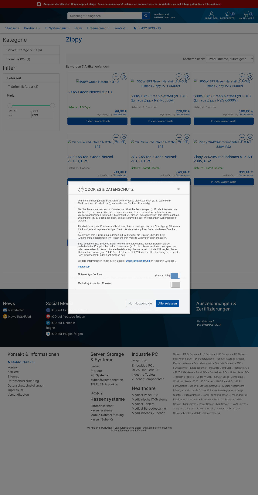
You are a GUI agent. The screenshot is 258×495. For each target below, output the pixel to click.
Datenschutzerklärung (138, 260)
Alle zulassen (167, 303)
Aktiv (175, 275)
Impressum (84, 266)
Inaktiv (177, 284)
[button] (175, 276)
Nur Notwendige (140, 303)
